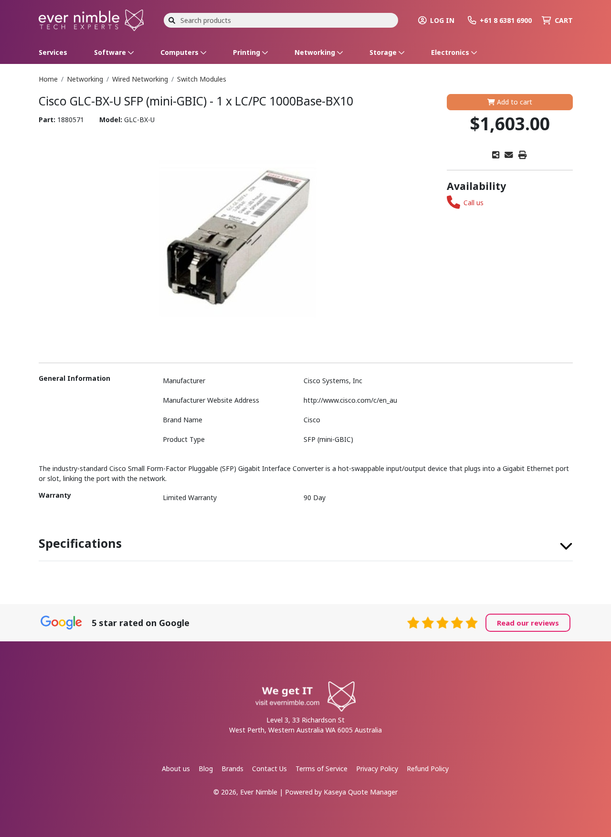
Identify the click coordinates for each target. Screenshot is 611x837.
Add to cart (513, 101)
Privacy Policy (377, 768)
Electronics (451, 52)
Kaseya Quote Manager (361, 791)
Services (53, 52)
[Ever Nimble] (91, 19)
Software (111, 52)
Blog (206, 768)
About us (176, 768)
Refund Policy (428, 768)
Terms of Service (321, 768)
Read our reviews (528, 623)
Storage (384, 52)
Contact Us (269, 768)
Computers (180, 52)
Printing (247, 52)
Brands (232, 768)
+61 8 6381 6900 (506, 20)
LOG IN (442, 20)
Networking (316, 52)
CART (564, 20)
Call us (474, 202)
